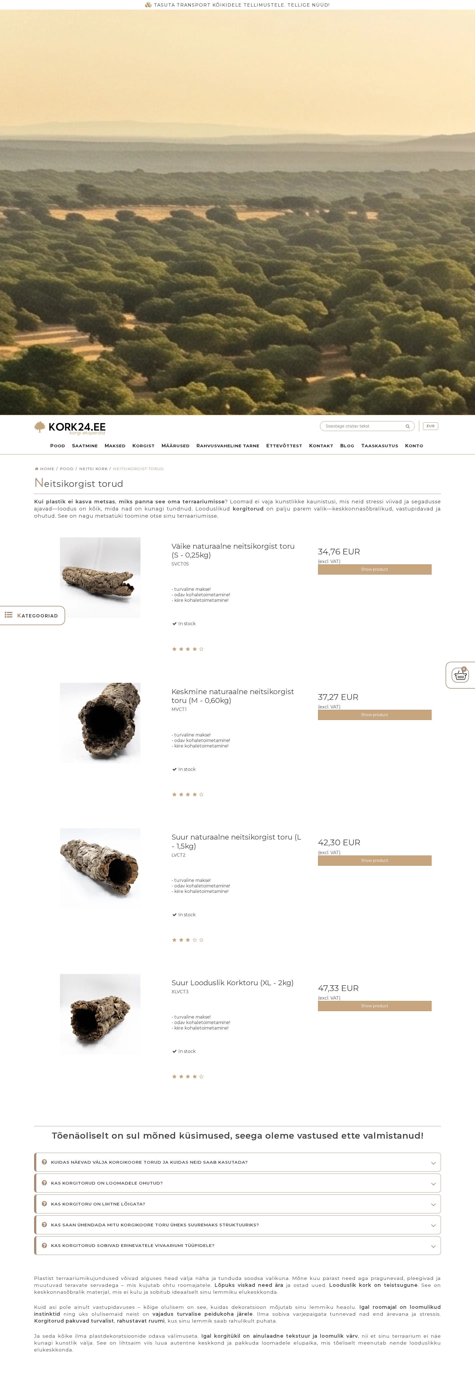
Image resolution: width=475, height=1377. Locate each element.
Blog (347, 445)
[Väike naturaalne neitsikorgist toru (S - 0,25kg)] (100, 603)
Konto (414, 445)
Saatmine (85, 445)
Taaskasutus (379, 445)
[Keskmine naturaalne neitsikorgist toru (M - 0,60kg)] (100, 749)
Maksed (115, 445)
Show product (374, 569)
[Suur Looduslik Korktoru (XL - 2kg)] (100, 1040)
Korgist (143, 445)
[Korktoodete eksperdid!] (134, 428)
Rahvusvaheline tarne (228, 445)
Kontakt (321, 445)
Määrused (176, 445)
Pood (57, 445)
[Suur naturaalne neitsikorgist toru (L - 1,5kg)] (100, 894)
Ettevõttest (284, 445)
